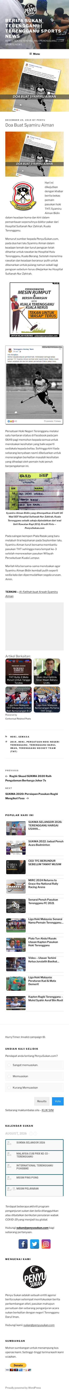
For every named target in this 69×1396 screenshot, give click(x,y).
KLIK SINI (48, 1110)
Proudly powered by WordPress (23, 1387)
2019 (13, 742)
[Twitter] (34, 1244)
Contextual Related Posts (18, 718)
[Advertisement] (34, 626)
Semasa (24, 737)
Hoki (13, 737)
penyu (41, 120)
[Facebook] (23, 1244)
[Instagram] (46, 1244)
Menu (36, 53)
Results (42, 1101)
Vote (58, 1101)
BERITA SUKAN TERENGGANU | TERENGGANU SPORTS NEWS (33, 28)
